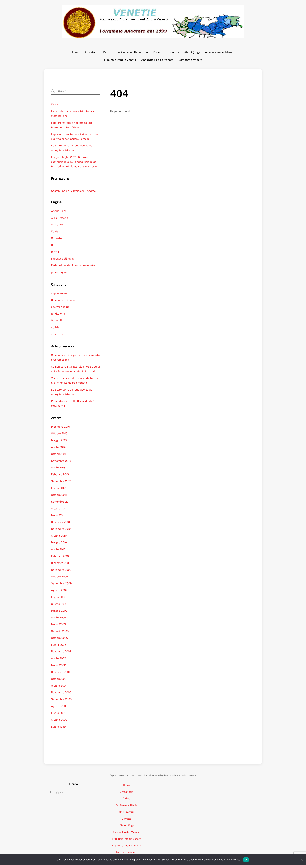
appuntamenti (60, 293)
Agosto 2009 (59, 590)
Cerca (54, 104)
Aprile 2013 (58, 467)
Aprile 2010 (58, 549)
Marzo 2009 (58, 624)
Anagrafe (57, 224)
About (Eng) (192, 52)
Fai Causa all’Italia (129, 52)
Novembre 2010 (61, 528)
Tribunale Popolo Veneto (120, 59)
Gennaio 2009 (60, 631)
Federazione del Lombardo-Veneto (73, 265)
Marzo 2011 (58, 515)
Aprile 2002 (58, 658)
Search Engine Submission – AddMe (73, 190)
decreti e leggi (60, 306)
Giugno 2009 (59, 603)
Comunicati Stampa (63, 299)
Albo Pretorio (154, 52)
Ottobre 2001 (59, 678)
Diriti (54, 245)
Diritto (107, 52)
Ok (246, 859)
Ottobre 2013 (59, 453)
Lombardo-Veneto (190, 59)
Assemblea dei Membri (220, 52)
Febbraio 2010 (60, 556)
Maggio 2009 (59, 610)
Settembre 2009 (61, 583)
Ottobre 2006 (59, 637)
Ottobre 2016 (59, 433)
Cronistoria (91, 52)
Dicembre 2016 (60, 426)
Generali (56, 320)
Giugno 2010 (59, 535)
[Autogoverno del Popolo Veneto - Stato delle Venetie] (153, 36)
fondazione (58, 313)
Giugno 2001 (59, 685)
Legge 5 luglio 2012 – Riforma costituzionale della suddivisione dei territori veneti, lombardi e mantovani (74, 162)
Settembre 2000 (61, 699)
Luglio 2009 (58, 597)
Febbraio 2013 (60, 474)
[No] (301, 859)
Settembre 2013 (61, 460)
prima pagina (59, 272)
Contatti (174, 52)
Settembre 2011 (60, 501)
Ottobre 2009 (59, 576)
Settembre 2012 (61, 481)
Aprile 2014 (58, 447)
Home (74, 52)
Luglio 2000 (58, 712)
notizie (55, 327)
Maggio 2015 (59, 440)
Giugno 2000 (59, 719)
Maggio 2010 (59, 542)
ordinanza (57, 334)
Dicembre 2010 (60, 522)
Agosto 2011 (58, 508)
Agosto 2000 (59, 706)
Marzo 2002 (58, 665)
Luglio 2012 (58, 487)
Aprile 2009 (58, 617)
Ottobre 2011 (59, 494)
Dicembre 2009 (60, 562)
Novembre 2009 (61, 569)
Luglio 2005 (58, 644)
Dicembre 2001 (60, 671)
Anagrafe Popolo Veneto (157, 59)
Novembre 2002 (61, 651)
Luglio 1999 (58, 726)
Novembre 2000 (61, 692)
